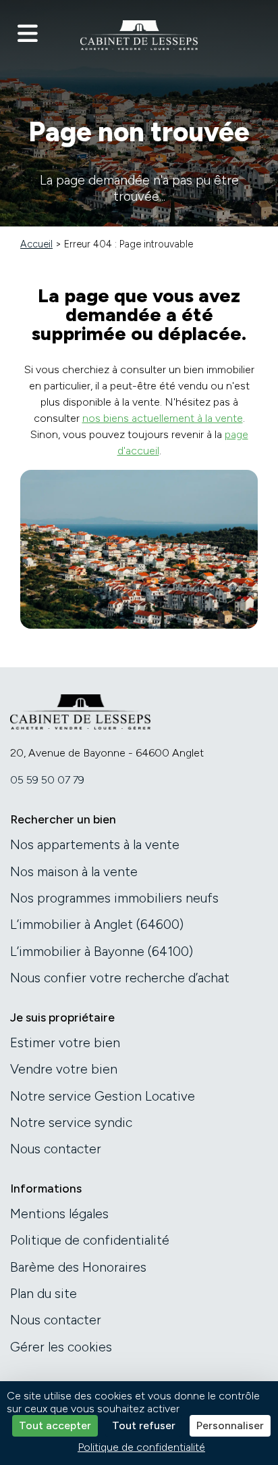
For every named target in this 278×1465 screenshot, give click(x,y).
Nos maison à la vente (74, 872)
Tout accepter (55, 1425)
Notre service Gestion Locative (102, 1096)
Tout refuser (143, 1425)
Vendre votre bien (63, 1069)
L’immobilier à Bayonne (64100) (101, 951)
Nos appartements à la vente (94, 844)
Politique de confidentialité (89, 1240)
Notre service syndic (71, 1122)
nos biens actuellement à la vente (162, 418)
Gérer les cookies (61, 1347)
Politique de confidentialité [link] (141, 1447)
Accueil (36, 244)
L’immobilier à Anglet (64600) (97, 924)
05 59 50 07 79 (47, 779)
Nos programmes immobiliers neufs (114, 898)
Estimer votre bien (65, 1043)
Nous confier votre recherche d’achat (119, 978)
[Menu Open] (28, 34)
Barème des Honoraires (78, 1267)
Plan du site (43, 1293)
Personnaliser (230, 1425)
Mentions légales (59, 1214)
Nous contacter (55, 1149)
